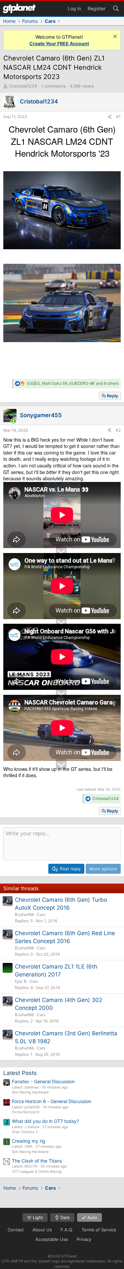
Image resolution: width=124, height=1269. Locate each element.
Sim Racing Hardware (30, 1092)
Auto (91, 1217)
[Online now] (14, 421)
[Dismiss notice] (114, 37)
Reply (112, 395)
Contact (16, 1229)
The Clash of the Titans (37, 1161)
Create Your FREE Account (59, 43)
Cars (41, 914)
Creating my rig (28, 1141)
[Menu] (19, 8)
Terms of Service (99, 1229)
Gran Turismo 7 (25, 1132)
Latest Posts (20, 1073)
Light (37, 1217)
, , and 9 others (73, 383)
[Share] (109, 117)
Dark (64, 1217)
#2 (118, 430)
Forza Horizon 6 (25, 1112)
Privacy (84, 1239)
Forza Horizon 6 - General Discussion (51, 1101)
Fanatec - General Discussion (43, 1081)
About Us (42, 1229)
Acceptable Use (51, 1239)
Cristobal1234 (23, 86)
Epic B (20, 981)
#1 (118, 116)
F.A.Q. (67, 1229)
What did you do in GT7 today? (45, 1121)
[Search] (116, 8)
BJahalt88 (24, 914)
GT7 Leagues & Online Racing (37, 1171)
